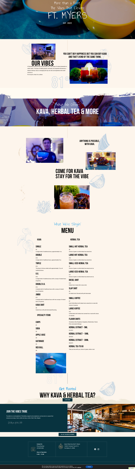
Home (31, 3)
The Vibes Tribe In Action (54, 102)
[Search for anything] (81, 68)
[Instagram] (87, 61)
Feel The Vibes (33, 86)
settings (79, 467)
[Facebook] (84, 61)
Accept (89, 466)
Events (45, 97)
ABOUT (31, 5)
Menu (31, 130)
